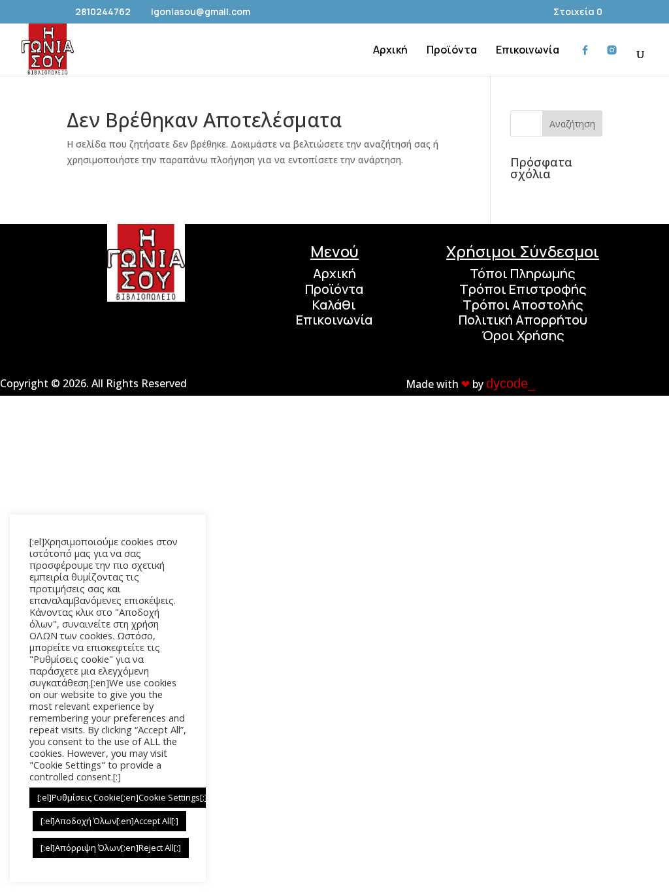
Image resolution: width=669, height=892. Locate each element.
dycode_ (510, 383)
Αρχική (334, 273)
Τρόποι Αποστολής (523, 304)
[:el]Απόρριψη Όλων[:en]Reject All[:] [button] (111, 847)
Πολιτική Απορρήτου (523, 319)
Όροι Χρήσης (522, 335)
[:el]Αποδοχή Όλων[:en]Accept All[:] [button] (109, 821)
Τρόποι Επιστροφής (523, 289)
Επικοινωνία (334, 319)
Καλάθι (334, 304)
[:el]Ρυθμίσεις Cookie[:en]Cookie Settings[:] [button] (122, 797)
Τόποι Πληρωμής (523, 273)
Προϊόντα (334, 289)
